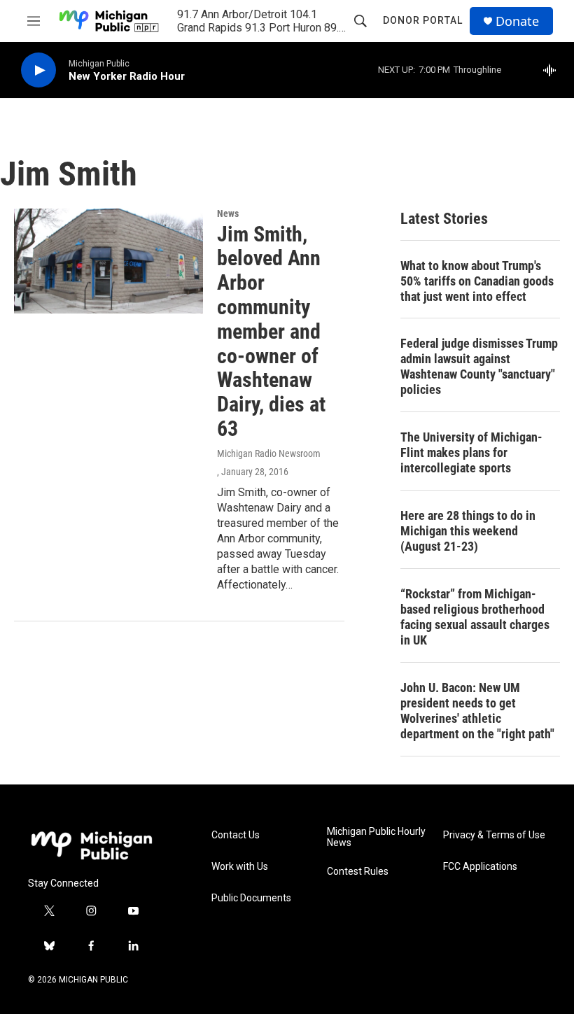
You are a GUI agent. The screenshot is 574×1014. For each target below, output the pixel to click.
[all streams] (553, 70)
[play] (38, 70)
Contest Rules (357, 871)
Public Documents (251, 898)
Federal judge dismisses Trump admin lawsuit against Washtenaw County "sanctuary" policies (479, 366)
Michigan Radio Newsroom (269, 453)
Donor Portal (423, 20)
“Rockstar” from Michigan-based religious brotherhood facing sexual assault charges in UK (475, 616)
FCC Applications (480, 866)
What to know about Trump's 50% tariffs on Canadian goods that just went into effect (477, 281)
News (228, 213)
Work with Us (239, 866)
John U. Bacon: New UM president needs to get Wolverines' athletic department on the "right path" (477, 710)
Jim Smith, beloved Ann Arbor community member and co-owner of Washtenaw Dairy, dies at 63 (271, 331)
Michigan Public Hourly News (376, 837)
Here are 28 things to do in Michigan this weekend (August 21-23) (468, 531)
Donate (517, 21)
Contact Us (235, 835)
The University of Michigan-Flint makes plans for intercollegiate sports (471, 452)
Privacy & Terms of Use (494, 835)
